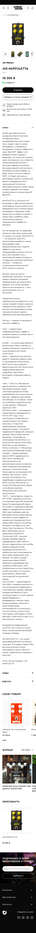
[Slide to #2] (20, 54)
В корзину (18, 90)
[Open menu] (4, 8)
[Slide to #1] (13, 54)
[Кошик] (32, 8)
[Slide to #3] (27, 54)
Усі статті (26, 750)
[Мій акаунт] (28, 8)
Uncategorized (12, 15)
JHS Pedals (8, 63)
